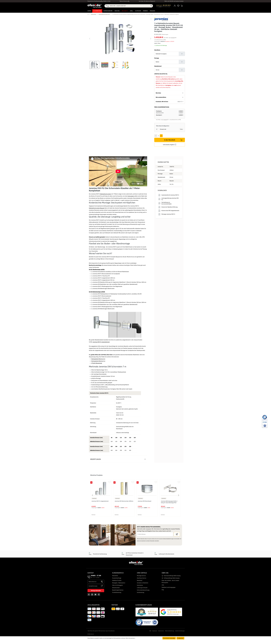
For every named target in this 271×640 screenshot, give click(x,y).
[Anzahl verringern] (155, 135)
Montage (156, 58)
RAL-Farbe (158, 93)
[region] (120, 43)
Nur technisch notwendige (169, 638)
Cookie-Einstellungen (180, 630)
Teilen (181, 129)
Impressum (154, 630)
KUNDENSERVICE (118, 573)
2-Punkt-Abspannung (96, 363)
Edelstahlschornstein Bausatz (96, 208)
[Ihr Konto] (175, 5)
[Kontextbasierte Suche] (107, 5)
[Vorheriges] (90, 38)
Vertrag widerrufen (96, 590)
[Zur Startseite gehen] (95, 6)
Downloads (162, 190)
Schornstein (131, 196)
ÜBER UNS (165, 573)
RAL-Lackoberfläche (161, 97)
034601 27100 (106, 1)
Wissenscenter (116, 587)
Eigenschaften (163, 162)
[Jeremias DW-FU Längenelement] (101, 488)
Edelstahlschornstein (105, 194)
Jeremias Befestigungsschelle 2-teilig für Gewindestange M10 (169, 501)
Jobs (163, 585)
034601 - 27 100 (96, 575)
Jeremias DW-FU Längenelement (101, 342)
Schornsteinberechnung (143, 590)
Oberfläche (157, 50)
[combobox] (130, 5)
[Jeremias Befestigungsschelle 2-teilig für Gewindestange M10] (170, 488)
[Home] (88, 14)
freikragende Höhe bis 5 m (98, 361)
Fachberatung (140, 592)
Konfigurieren (180, 638)
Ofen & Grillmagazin (117, 585)
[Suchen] (151, 5)
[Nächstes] (151, 38)
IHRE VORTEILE (142, 573)
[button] (95, 65)
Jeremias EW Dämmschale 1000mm (124, 501)
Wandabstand (157, 66)
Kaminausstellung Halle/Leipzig (172, 575)
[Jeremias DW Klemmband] (147, 488)
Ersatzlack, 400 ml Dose (162, 101)
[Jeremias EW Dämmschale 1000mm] (124, 488)
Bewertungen (95, 459)
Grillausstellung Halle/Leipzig (171, 578)
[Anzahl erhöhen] (161, 135)
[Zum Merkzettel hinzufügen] (151, 19)
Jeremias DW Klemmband (144, 501)
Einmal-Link (163, 129)
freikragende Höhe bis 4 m (98, 359)
